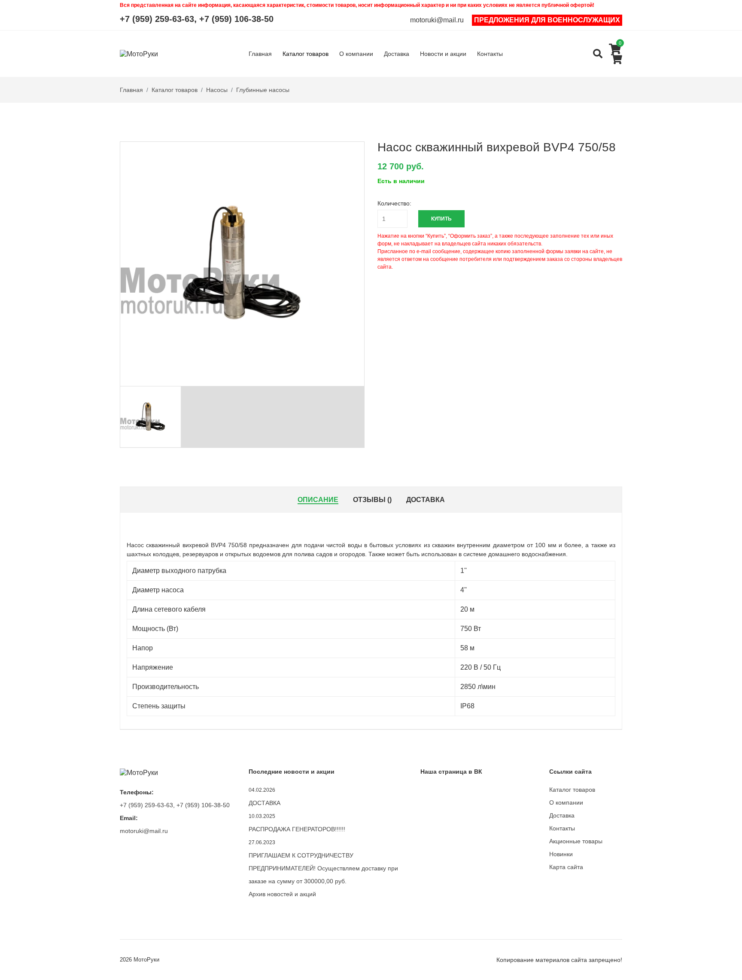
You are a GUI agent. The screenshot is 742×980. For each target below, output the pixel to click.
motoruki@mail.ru (437, 20)
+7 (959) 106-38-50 (236, 19)
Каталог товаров (305, 53)
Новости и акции (443, 53)
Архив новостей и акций (282, 894)
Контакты (490, 53)
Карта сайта (566, 867)
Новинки (561, 854)
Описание (318, 499)
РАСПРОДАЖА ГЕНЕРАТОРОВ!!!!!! (297, 829)
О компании (356, 53)
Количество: (394, 203)
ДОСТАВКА (264, 802)
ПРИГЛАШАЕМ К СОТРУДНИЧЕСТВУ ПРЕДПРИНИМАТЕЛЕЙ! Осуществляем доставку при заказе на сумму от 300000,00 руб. (323, 868)
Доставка (396, 53)
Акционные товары (575, 841)
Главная (260, 53)
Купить (441, 219)
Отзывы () (372, 499)
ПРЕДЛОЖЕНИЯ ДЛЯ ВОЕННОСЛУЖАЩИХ (547, 20)
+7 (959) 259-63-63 (157, 19)
